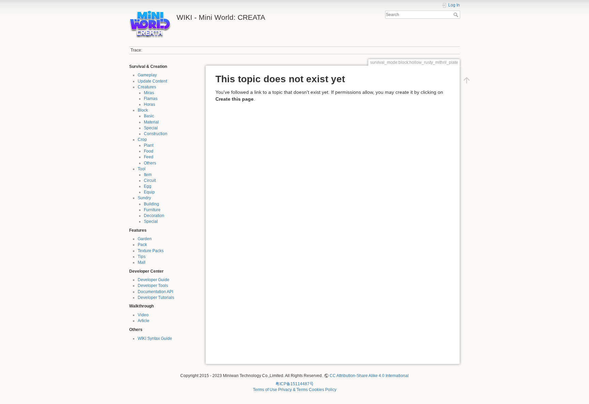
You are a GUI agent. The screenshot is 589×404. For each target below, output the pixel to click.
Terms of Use (265, 389)
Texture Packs (151, 250)
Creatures (147, 87)
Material (151, 122)
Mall (142, 262)
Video (143, 315)
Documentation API (155, 291)
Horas (149, 104)
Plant (148, 145)
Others (150, 163)
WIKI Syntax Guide (155, 338)
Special (151, 128)
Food (148, 151)
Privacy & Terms (293, 389)
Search (456, 14)
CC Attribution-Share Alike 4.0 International (369, 375)
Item (148, 174)
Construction (155, 133)
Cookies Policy (322, 389)
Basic (149, 116)
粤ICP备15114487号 (294, 383)
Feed (148, 157)
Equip (149, 192)
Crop (142, 139)
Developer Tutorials (156, 297)
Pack (142, 244)
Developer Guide (153, 279)
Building (151, 204)
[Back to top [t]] (466, 80)
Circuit (150, 180)
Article (143, 320)
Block (143, 110)
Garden (145, 238)
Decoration (154, 215)
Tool (142, 169)
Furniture (152, 209)
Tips (142, 256)
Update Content (152, 81)
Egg (147, 186)
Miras (149, 92)
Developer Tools (153, 285)
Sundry (144, 198)
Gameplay (147, 75)
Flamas (150, 98)
